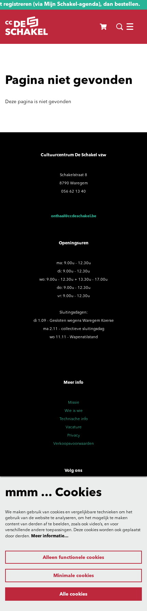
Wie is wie (74, 411)
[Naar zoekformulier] (120, 27)
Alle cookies (73, 594)
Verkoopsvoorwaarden (73, 444)
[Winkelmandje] (103, 27)
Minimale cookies (73, 575)
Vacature (74, 427)
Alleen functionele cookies (73, 557)
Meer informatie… (49, 536)
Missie (73, 403)
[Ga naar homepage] (26, 26)
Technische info (73, 419)
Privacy (73, 435)
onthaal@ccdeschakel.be (73, 216)
